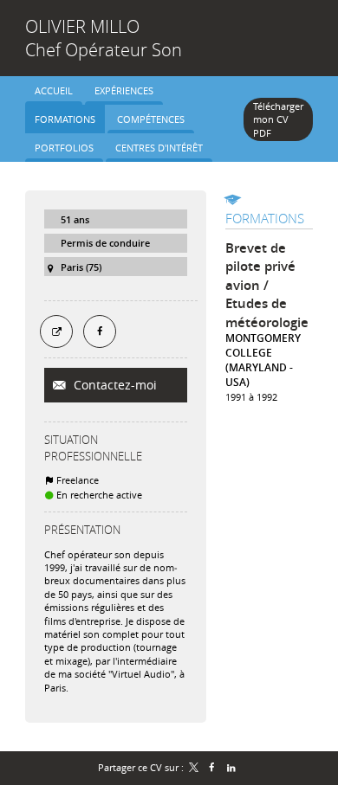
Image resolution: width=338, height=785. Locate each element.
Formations (264, 218)
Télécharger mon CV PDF (278, 119)
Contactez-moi (113, 384)
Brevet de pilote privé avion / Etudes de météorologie (267, 285)
